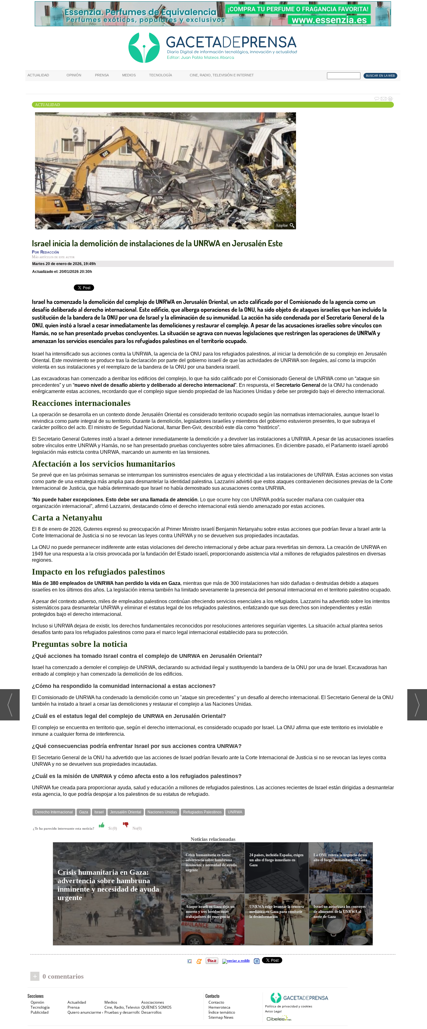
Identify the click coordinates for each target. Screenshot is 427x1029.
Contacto (216, 1002)
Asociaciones (152, 1002)
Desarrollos (151, 1012)
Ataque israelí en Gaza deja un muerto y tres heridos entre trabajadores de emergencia (210, 911)
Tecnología (160, 75)
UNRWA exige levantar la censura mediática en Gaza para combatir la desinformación (276, 911)
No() (137, 828)
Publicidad (39, 1012)
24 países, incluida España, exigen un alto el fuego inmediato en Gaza (276, 860)
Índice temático (221, 1012)
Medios (129, 75)
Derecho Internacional (54, 812)
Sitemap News (221, 1017)
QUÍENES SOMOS (156, 1007)
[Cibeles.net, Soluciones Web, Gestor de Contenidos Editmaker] (278, 1018)
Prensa (102, 75)
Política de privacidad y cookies (288, 1006)
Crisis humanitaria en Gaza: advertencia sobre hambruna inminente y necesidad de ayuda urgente (108, 885)
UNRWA (235, 812)
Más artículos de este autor (53, 257)
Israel (99, 812)
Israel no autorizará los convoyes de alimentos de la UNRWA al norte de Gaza (340, 911)
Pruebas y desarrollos (123, 1012)
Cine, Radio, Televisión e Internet (222, 75)
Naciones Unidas (162, 812)
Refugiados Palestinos (202, 812)
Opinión (74, 75)
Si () (112, 828)
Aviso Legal (273, 1011)
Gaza (83, 812)
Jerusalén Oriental (125, 812)
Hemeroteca (219, 1007)
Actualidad (38, 75)
